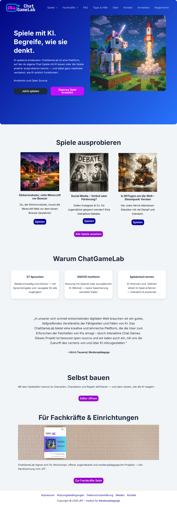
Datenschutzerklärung (100, 495)
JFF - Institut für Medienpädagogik (99, 500)
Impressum (47, 495)
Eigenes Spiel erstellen (67, 91)
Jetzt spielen (30, 91)
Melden (120, 495)
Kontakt (131, 495)
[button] (56, 8)
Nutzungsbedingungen (70, 495)
